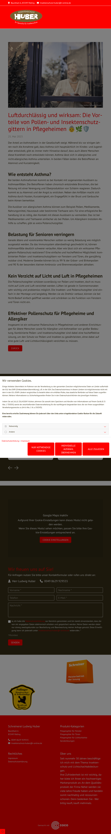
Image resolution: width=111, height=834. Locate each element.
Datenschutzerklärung (10, 441)
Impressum (25, 441)
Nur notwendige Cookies (41, 449)
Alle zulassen (96, 449)
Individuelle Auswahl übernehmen (68, 449)
